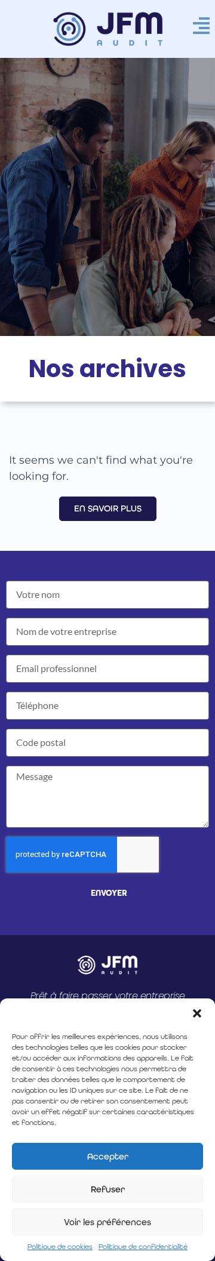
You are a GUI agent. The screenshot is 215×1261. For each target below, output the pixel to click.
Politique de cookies (60, 1246)
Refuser (108, 1189)
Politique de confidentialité (143, 1246)
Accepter (107, 1156)
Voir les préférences (107, 1222)
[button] (197, 1013)
